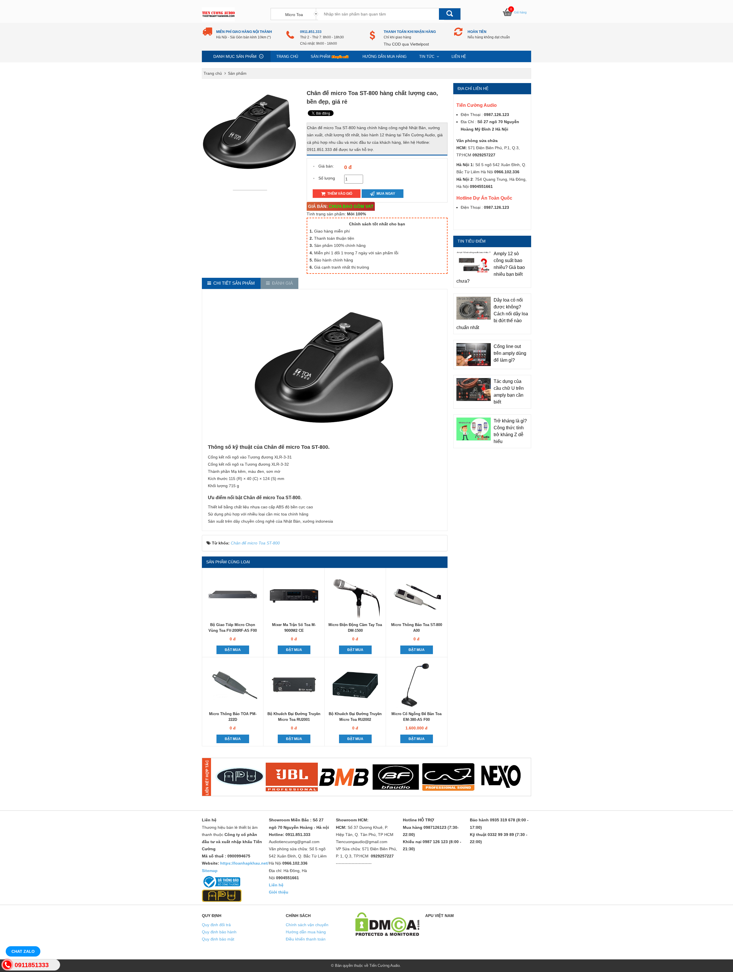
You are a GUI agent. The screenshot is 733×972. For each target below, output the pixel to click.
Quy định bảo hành (219, 932)
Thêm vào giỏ (339, 194)
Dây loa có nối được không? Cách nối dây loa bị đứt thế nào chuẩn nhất (492, 314)
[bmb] (344, 777)
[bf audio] (396, 777)
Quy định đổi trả (216, 924)
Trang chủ (287, 56)
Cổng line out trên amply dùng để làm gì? (510, 353)
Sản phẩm (320, 56)
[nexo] (500, 777)
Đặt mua (233, 650)
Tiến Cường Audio (384, 965)
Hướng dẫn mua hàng (384, 56)
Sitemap (210, 870)
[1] (240, 777)
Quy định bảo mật (218, 939)
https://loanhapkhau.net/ (244, 863)
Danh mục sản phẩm (235, 56)
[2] (292, 777)
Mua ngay (385, 194)
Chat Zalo (23, 951)
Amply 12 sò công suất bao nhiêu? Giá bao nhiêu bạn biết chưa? (490, 267)
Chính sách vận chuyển (307, 924)
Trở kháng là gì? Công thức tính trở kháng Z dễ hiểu (510, 431)
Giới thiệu (278, 892)
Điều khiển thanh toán (306, 939)
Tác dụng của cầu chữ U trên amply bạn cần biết (509, 391)
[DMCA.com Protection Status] (387, 923)
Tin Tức (427, 56)
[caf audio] (448, 777)
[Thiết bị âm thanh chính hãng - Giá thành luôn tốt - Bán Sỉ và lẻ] (218, 14)
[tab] (231, 283)
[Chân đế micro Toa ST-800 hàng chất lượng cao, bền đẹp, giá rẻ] (251, 190)
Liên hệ (459, 56)
